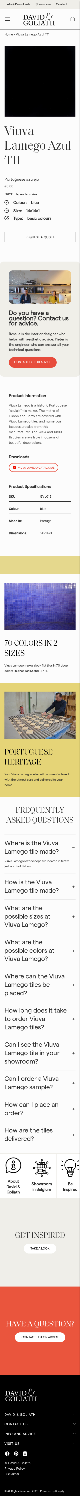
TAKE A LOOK (40, 1248)
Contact (61, 4)
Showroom (43, 4)
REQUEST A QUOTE (40, 237)
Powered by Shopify (52, 1491)
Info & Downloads (18, 4)
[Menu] (7, 19)
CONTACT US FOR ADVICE (40, 1337)
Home (8, 34)
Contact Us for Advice (32, 362)
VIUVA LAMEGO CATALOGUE (36, 467)
